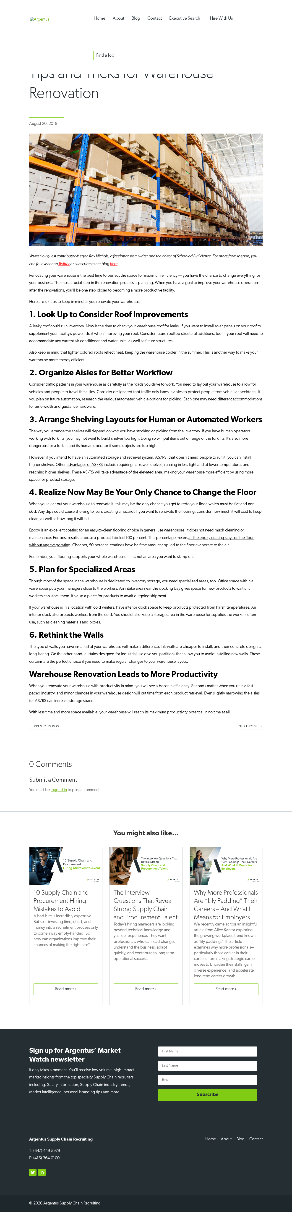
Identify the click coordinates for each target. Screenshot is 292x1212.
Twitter (64, 263)
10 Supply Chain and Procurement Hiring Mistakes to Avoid (61, 901)
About (118, 18)
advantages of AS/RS (85, 465)
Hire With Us (221, 18)
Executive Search (184, 18)
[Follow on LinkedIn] (42, 1172)
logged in (59, 790)
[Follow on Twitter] (32, 1172)
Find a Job (105, 55)
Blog (136, 18)
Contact (154, 18)
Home (99, 18)
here (113, 263)
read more (64, 989)
